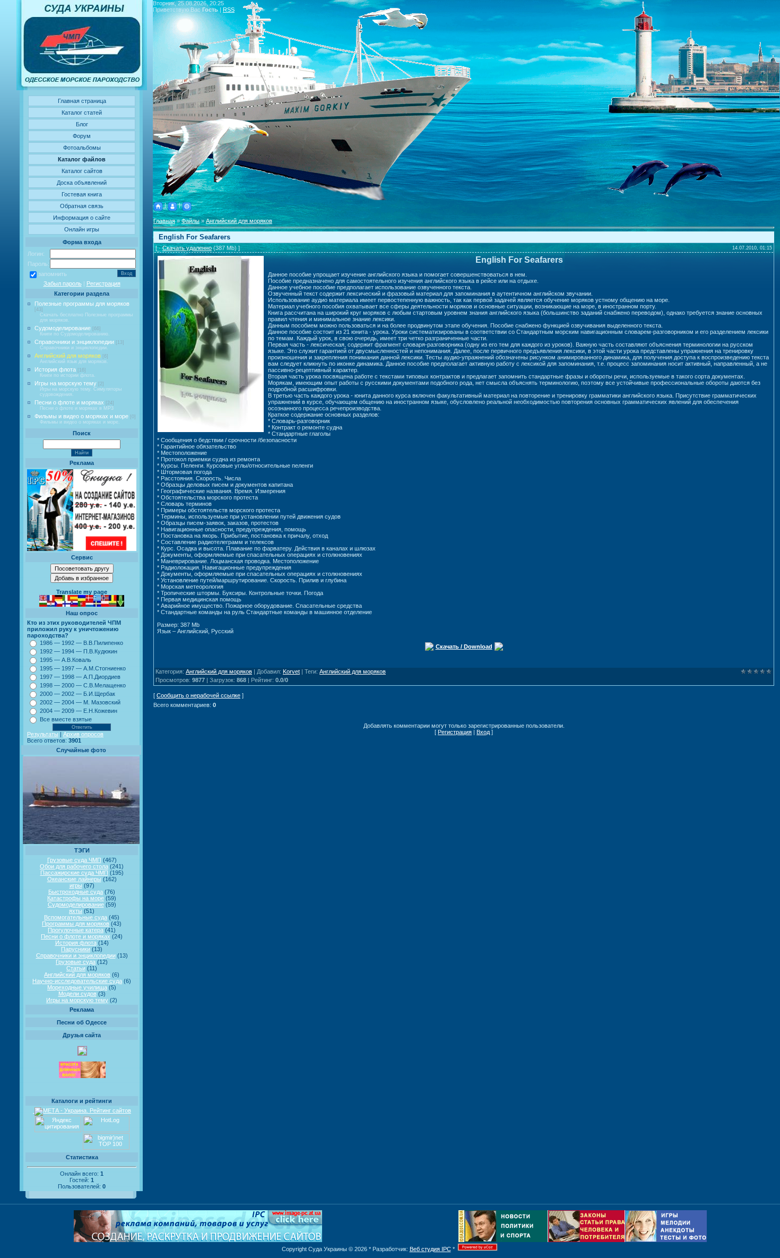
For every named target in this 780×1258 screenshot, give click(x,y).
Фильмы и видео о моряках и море (81, 416)
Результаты (42, 734)
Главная (164, 221)
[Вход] (187, 205)
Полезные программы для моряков (81, 303)
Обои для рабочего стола (74, 866)
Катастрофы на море (75, 898)
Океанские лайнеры (74, 879)
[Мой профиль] (172, 205)
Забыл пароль (63, 283)
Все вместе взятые (66, 719)
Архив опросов (83, 734)
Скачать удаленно (187, 248)
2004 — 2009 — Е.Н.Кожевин (78, 711)
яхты (75, 911)
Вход (483, 732)
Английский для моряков (67, 355)
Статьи (75, 968)
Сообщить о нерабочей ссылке (198, 695)
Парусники (75, 949)
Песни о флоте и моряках (69, 402)
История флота (55, 369)
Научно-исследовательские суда (77, 981)
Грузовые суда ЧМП (74, 860)
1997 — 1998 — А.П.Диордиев (80, 677)
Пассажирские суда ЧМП (74, 872)
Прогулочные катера (75, 930)
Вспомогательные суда (75, 917)
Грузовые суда (76, 962)
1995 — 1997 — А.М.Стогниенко (83, 668)
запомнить (52, 274)
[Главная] (158, 205)
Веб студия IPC (430, 1249)
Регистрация (103, 283)
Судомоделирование (62, 328)
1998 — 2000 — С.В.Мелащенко (83, 685)
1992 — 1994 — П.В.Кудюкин (78, 651)
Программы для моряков (75, 923)
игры (76, 885)
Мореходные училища (77, 987)
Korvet (291, 671)
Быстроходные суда (75, 892)
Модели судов (77, 993)
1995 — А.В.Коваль (65, 660)
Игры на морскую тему (65, 383)
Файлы (190, 221)
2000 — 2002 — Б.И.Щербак (77, 694)
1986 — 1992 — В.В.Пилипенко (81, 643)
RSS (229, 9)
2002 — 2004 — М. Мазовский (80, 702)
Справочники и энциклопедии (74, 342)
